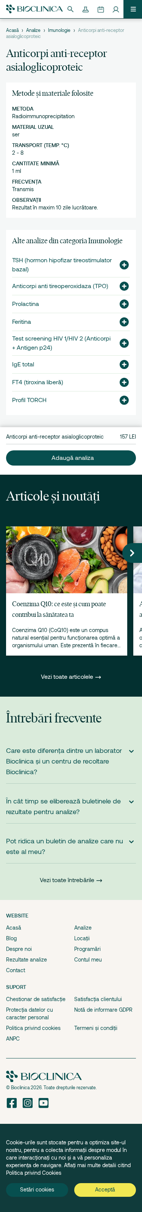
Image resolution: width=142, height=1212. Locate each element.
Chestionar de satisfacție (36, 999)
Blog (11, 938)
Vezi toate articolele (68, 676)
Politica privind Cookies (33, 1173)
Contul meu (88, 960)
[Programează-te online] (100, 9)
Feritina (21, 321)
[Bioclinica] (34, 9)
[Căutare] (70, 9)
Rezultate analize (26, 960)
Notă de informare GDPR (103, 1010)
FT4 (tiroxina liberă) (37, 382)
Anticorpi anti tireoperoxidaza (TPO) (60, 286)
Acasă (12, 30)
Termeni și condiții (95, 1028)
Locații (82, 938)
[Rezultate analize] (85, 9)
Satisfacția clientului (98, 999)
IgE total (23, 364)
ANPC (13, 1039)
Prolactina (25, 304)
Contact (15, 970)
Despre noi (19, 949)
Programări (87, 949)
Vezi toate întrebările (67, 880)
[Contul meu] (115, 9)
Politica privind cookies (33, 1028)
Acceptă (105, 1190)
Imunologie (59, 30)
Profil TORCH (29, 400)
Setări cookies (37, 1190)
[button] (121, 265)
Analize (33, 30)
